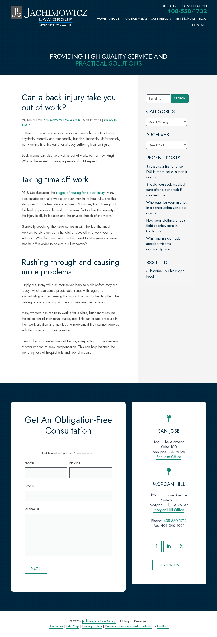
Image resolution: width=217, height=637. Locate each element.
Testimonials (184, 18)
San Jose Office (168, 457)
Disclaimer (56, 626)
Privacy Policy (92, 626)
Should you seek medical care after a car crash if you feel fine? (165, 190)
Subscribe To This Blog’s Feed (165, 273)
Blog (203, 18)
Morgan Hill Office (168, 510)
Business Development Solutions (128, 626)
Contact (199, 25)
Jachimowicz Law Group (62, 120)
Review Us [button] (169, 564)
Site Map (72, 626)
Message (32, 509)
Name (29, 462)
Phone (75, 462)
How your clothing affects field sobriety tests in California (166, 226)
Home (101, 18)
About (114, 18)
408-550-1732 (187, 11)
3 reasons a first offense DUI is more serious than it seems (166, 172)
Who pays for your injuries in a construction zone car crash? (166, 208)
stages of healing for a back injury (80, 192)
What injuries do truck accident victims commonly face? (163, 244)
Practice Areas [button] (135, 18)
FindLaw (163, 626)
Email (31, 486)
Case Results (161, 18)
